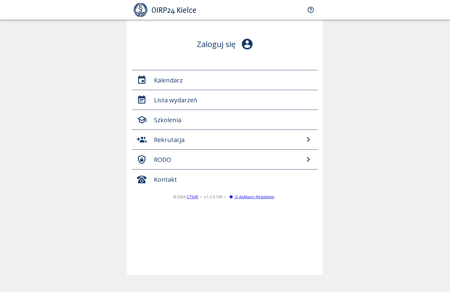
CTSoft (192, 196)
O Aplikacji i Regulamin (254, 196)
